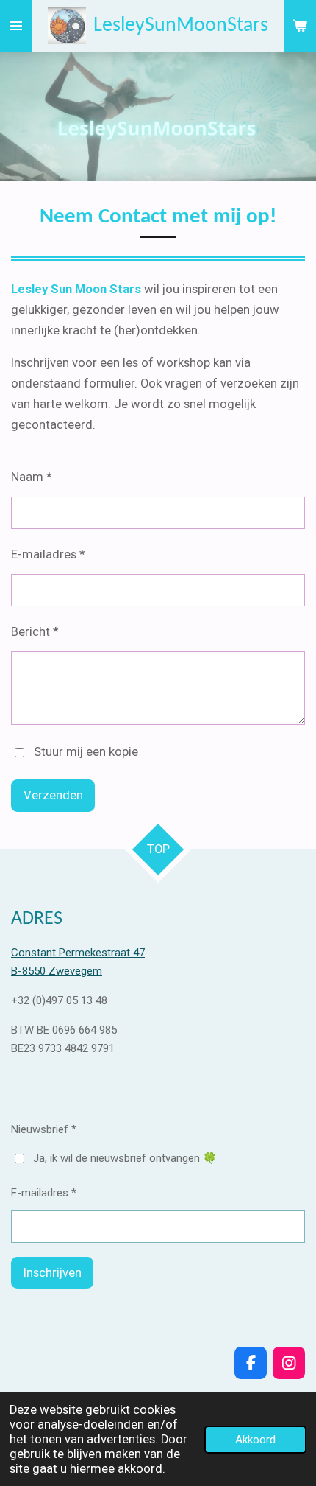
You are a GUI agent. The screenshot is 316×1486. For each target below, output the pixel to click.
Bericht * (34, 632)
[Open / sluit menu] (16, 26)
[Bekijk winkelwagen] (300, 26)
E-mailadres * (48, 554)
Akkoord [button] (255, 1439)
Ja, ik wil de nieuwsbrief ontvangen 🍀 (125, 1158)
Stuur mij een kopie (86, 752)
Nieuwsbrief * (43, 1129)
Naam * (31, 477)
